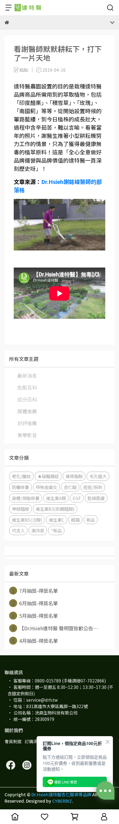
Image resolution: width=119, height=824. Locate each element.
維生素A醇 (56, 498)
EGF (77, 498)
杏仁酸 (70, 487)
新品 (90, 519)
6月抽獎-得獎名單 (35, 603)
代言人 (18, 530)
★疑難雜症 (48, 476)
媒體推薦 (27, 411)
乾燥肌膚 (96, 498)
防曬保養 (20, 487)
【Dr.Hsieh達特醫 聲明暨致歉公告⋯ (55, 628)
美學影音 (27, 435)
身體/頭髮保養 (25, 498)
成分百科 (27, 399)
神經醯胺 (20, 509)
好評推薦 (27, 423)
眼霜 (75, 519)
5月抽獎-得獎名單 (35, 615)
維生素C (56, 519)
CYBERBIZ (62, 801)
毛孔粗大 (97, 476)
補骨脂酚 (74, 476)
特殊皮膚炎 (46, 487)
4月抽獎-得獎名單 (35, 640)
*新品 (56, 530)
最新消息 (27, 375)
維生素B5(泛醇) (27, 519)
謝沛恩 (37, 530)
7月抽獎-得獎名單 (35, 590)
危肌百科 (27, 387)
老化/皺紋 (21, 476)
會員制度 (13, 741)
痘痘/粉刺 (92, 487)
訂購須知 (33, 741)
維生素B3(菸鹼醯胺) (55, 509)
